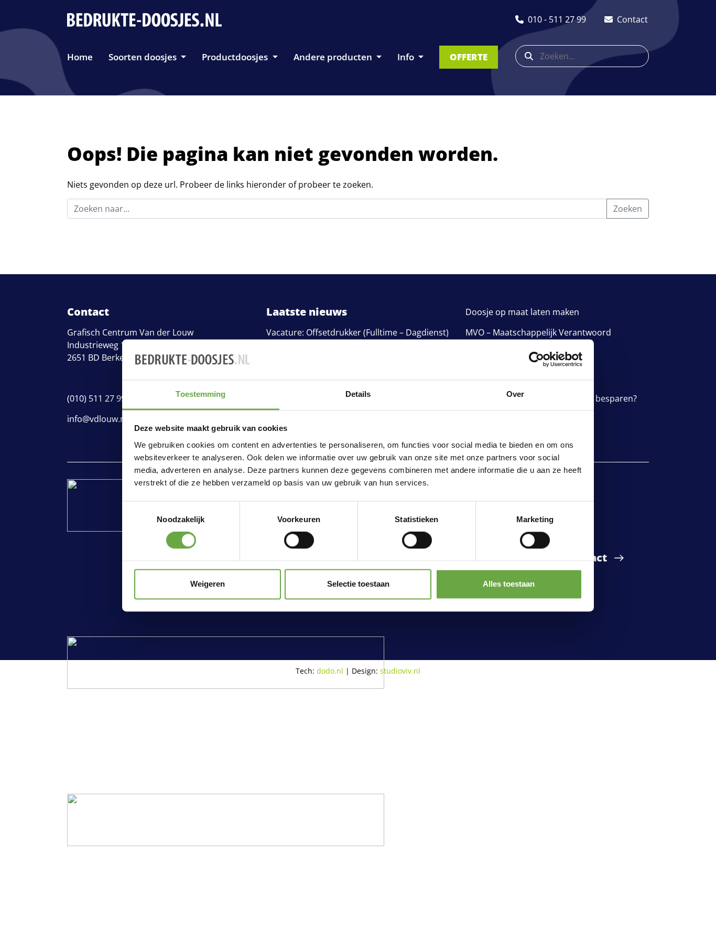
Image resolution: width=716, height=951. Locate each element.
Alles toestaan (509, 583)
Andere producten (334, 57)
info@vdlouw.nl (97, 419)
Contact (586, 557)
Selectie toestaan (358, 583)
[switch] (299, 540)
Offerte (468, 57)
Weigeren (207, 583)
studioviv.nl (400, 671)
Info (406, 57)
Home (80, 57)
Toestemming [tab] (200, 394)
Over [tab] (515, 394)
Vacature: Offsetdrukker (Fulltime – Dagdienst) (357, 332)
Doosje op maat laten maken (522, 312)
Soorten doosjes (144, 57)
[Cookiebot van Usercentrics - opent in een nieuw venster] (536, 360)
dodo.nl (330, 671)
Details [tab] (358, 394)
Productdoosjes (236, 57)
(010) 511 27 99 (96, 398)
